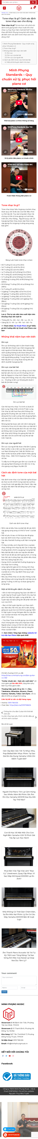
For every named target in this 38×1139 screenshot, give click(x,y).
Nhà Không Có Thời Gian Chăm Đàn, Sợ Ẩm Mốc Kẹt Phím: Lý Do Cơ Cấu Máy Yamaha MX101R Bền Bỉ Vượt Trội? (19, 916)
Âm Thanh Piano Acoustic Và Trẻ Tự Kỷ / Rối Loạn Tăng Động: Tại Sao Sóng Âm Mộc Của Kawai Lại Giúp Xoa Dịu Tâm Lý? (19, 957)
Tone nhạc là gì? (10, 48)
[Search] (33, 2)
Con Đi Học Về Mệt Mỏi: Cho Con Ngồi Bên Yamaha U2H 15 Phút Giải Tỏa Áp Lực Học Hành (19, 835)
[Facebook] (2, 1056)
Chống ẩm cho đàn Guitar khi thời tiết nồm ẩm (18, 713)
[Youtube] (9, 1056)
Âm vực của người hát (15, 57)
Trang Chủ (4, 12)
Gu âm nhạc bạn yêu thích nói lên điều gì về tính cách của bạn (18, 717)
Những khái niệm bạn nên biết (15, 51)
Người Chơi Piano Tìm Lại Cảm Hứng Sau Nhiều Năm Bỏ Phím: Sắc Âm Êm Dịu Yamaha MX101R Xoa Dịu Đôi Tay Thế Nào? (19, 796)
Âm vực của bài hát (14, 55)
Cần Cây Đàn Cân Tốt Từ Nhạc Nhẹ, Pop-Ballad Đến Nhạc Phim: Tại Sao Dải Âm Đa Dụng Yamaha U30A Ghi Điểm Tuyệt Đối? (19, 755)
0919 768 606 (13, 703)
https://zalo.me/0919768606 (20, 705)
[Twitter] (6, 1056)
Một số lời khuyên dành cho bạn (18, 62)
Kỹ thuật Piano (20, 326)
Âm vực (10, 53)
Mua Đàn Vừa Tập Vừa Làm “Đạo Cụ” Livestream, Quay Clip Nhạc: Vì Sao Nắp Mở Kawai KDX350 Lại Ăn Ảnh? (19, 875)
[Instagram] (13, 1056)
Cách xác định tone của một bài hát (17, 60)
